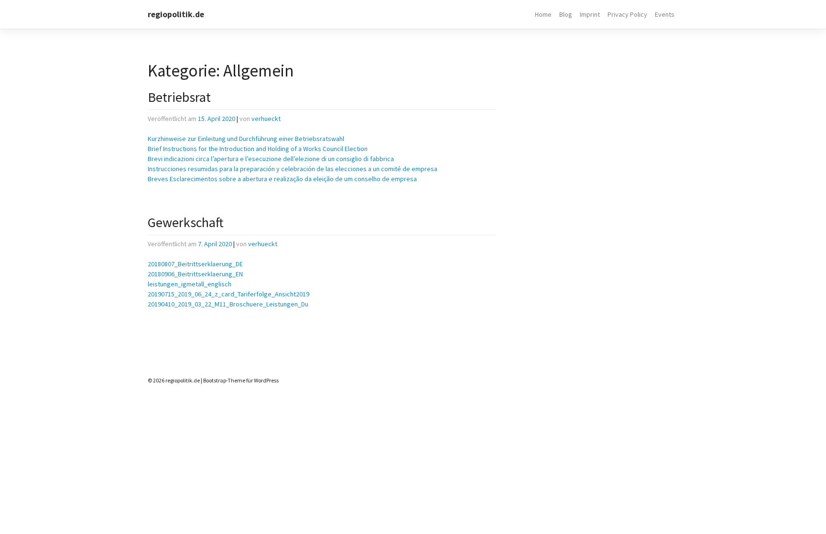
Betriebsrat (179, 97)
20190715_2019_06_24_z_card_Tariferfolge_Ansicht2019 (228, 294)
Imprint (590, 14)
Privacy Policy (627, 14)
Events (664, 14)
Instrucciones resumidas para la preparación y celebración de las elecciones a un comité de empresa (292, 168)
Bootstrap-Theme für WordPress (241, 380)
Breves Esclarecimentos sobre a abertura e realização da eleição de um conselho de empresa (282, 178)
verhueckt (266, 118)
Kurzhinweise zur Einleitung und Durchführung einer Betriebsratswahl (246, 138)
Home (543, 14)
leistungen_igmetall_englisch (189, 284)
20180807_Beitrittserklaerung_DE (195, 264)
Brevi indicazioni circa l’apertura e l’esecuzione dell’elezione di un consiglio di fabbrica (271, 158)
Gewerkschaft (186, 222)
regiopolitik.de (176, 14)
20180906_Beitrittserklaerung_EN (195, 274)
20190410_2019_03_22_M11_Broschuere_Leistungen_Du (228, 304)
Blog (565, 14)
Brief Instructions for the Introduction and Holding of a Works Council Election (258, 148)
